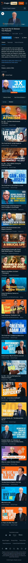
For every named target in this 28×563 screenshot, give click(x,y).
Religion (3, 68)
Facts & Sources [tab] (19, 42)
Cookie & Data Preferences (19, 543)
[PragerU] (6, 3)
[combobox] (17, 102)
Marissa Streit (21, 209)
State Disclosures (7, 543)
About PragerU (5, 540)
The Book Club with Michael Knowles (10, 297)
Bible (12, 68)
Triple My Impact (7, 37)
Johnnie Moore (14, 484)
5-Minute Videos (5, 33)
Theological (4, 253)
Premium (14, 3)
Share (25, 37)
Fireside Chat (4, 125)
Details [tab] (3, 42)
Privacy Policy (14, 540)
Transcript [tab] (10, 42)
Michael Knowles (24, 297)
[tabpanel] (14, 62)
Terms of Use (22, 540)
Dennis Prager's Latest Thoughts (9, 209)
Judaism (8, 68)
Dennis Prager (9, 75)
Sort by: (4, 102)
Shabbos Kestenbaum (14, 253)
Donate (21, 3)
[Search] (25, 8)
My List (17, 37)
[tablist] (14, 43)
